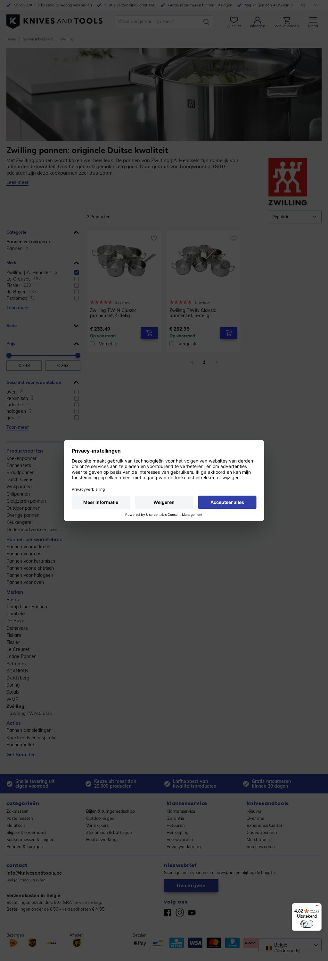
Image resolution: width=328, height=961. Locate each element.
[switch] (306, 924)
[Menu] (318, 907)
